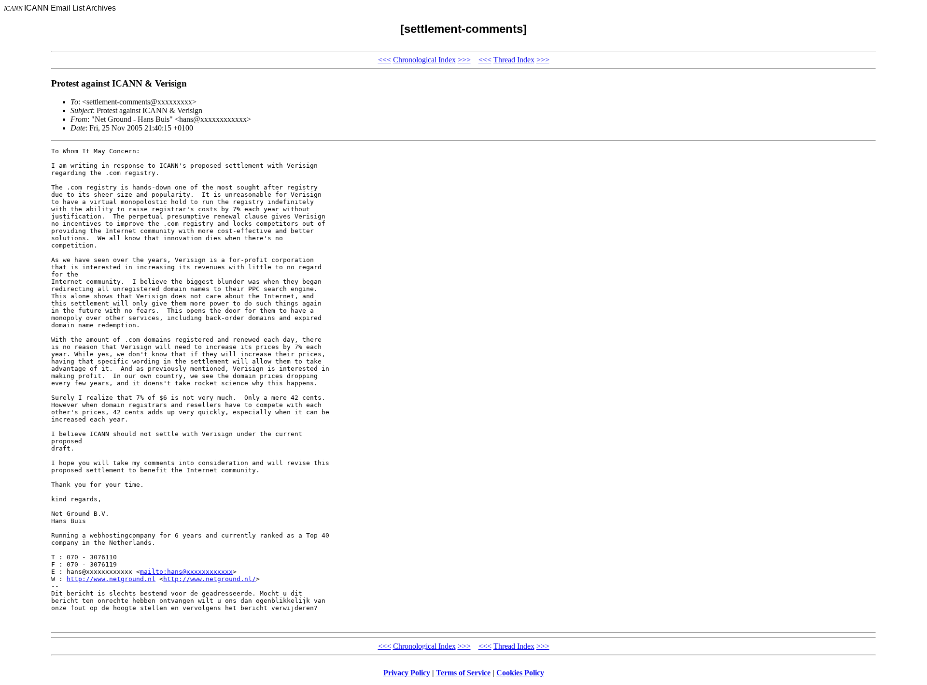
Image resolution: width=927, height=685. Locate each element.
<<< (384, 60)
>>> (464, 60)
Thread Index (513, 60)
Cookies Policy (520, 673)
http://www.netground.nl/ (209, 579)
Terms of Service (463, 673)
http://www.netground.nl (111, 579)
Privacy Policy (406, 673)
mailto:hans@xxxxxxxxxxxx (186, 571)
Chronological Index (424, 60)
